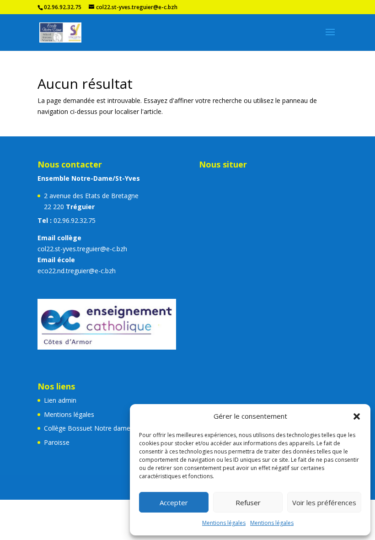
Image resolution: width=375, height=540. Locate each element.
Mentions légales (224, 523)
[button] (356, 416)
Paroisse (57, 442)
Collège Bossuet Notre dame (87, 428)
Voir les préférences (324, 502)
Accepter (174, 502)
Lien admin (60, 400)
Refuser (248, 502)
